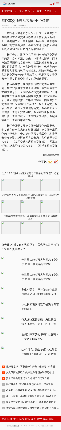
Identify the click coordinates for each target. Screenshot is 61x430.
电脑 (51, 419)
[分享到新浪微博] (56, 162)
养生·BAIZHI (44, 11)
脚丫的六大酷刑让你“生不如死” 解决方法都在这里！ (33, 402)
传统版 (16, 426)
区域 (9, 419)
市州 (15, 419)
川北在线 (7, 11)
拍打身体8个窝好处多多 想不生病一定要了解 (29, 384)
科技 (39, 419)
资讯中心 (24, 11)
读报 (21, 419)
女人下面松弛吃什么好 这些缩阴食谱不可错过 (30, 372)
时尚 (27, 419)
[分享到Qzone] (50, 162)
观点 (33, 419)
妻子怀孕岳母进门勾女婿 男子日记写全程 (27, 378)
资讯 (3, 419)
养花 (45, 419)
